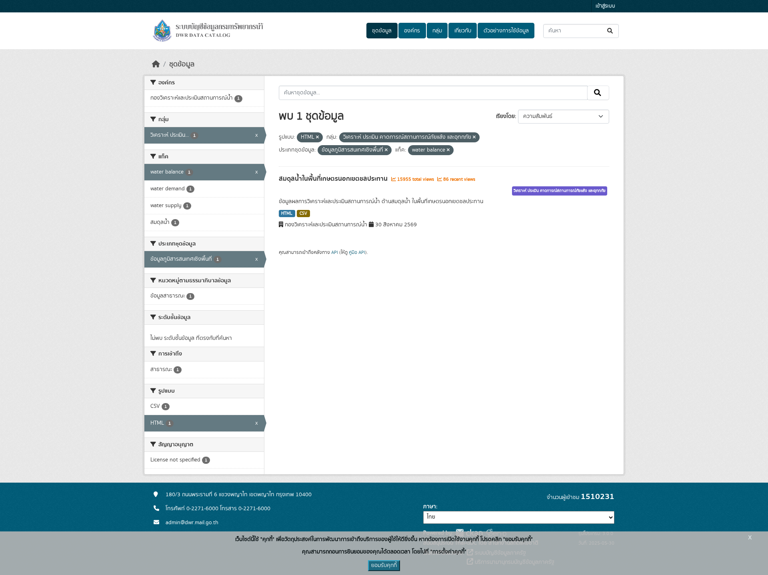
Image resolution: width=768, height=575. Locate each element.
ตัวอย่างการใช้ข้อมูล (506, 31)
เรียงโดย (505, 116)
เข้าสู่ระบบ (605, 6)
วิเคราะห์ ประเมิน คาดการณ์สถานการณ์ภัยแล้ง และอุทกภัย (560, 191)
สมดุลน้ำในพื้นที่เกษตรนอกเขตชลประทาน (334, 179)
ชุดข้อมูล (382, 31)
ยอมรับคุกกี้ (384, 565)
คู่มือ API (357, 252)
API (334, 252)
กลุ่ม (437, 31)
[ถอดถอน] (317, 137)
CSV (303, 213)
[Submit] (610, 31)
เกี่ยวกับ (462, 31)
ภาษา (429, 507)
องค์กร (412, 31)
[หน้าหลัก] (156, 64)
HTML (286, 213)
